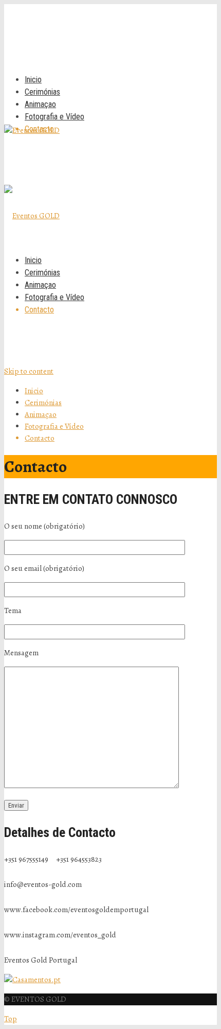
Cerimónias (42, 92)
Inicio (33, 79)
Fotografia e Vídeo (54, 116)
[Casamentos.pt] (32, 979)
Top (10, 1019)
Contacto (39, 129)
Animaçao (40, 104)
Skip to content (28, 371)
